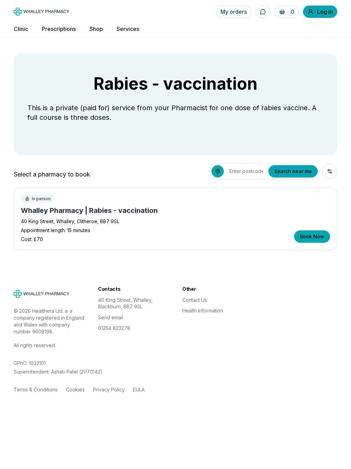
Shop (96, 28)
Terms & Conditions (36, 389)
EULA (139, 389)
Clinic (21, 28)
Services (128, 28)
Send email (110, 317)
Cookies (75, 389)
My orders (233, 11)
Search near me (293, 171)
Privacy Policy (109, 389)
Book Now (312, 236)
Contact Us (194, 300)
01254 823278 (114, 328)
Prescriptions (59, 28)
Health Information (202, 310)
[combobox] (246, 171)
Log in (325, 11)
